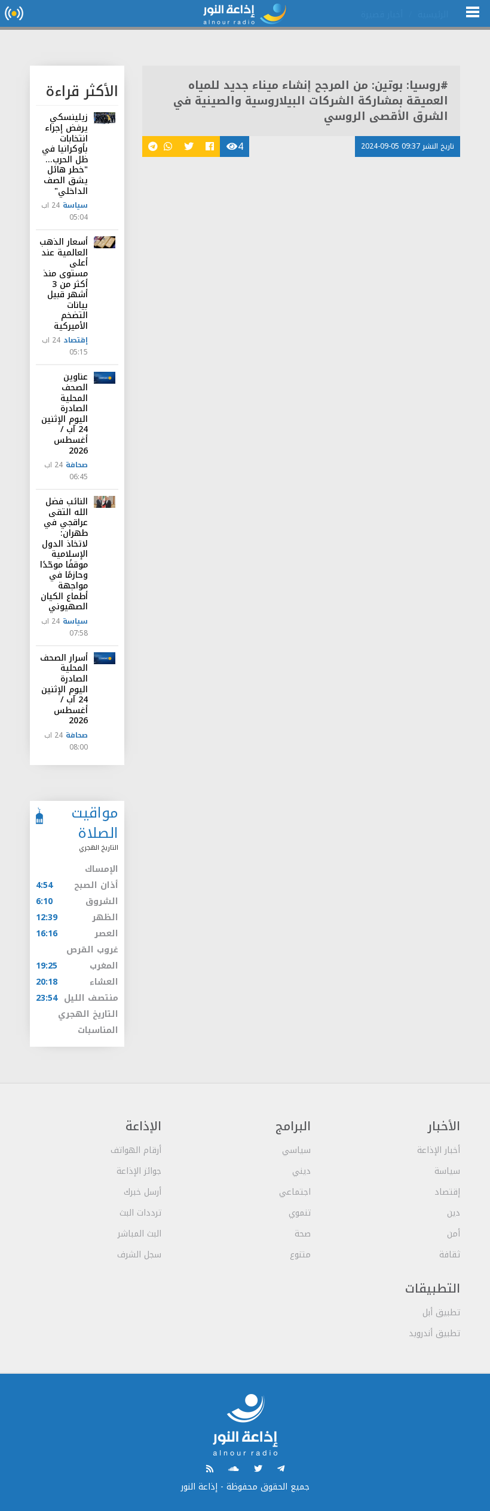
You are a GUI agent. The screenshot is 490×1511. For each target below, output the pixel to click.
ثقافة (449, 1255)
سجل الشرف (139, 1255)
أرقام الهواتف (136, 1150)
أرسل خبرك (142, 1192)
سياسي (296, 1150)
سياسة (75, 205)
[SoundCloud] (233, 1469)
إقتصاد (75, 340)
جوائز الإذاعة (139, 1171)
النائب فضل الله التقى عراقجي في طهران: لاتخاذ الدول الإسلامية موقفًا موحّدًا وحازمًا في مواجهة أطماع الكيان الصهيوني (64, 554)
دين (453, 1213)
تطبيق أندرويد (434, 1333)
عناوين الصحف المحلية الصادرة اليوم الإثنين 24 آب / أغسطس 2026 (64, 413)
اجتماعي (295, 1192)
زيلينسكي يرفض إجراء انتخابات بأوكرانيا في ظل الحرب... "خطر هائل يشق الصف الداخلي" (65, 154)
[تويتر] (258, 1469)
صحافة (77, 464)
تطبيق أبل (441, 1313)
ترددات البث (140, 1213)
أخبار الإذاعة (438, 1150)
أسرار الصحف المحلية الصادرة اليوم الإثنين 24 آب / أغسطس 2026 (64, 689)
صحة (303, 1234)
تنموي (300, 1213)
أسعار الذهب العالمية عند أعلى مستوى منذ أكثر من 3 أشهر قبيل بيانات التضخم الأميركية (63, 284)
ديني (301, 1171)
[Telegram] (280, 1469)
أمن (453, 1234)
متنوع (300, 1255)
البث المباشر (139, 1234)
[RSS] (209, 1469)
